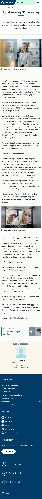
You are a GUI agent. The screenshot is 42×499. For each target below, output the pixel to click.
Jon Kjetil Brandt (21, 360)
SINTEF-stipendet (8, 7)
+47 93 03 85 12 (21, 365)
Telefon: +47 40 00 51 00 (9, 385)
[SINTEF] (7, 2)
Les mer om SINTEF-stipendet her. (14, 318)
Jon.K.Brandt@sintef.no (21, 367)
